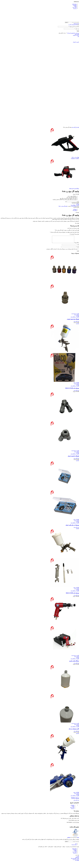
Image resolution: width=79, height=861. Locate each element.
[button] (75, 313)
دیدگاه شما (76, 242)
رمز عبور (77, 28)
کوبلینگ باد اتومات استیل (73, 456)
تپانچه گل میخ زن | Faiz (63, 206)
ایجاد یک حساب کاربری (72, 24)
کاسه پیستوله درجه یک (74, 728)
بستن (78, 856)
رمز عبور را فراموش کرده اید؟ (73, 33)
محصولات (72, 805)
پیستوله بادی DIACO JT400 (72, 593)
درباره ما (72, 808)
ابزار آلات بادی (74, 127)
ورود (78, 30)
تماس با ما (72, 807)
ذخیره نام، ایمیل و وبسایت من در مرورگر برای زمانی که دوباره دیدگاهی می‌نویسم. (62, 248)
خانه (78, 127)
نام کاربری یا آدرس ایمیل (74, 26)
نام (78, 244)
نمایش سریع (76, 314)
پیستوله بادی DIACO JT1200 (72, 388)
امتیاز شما (76, 234)
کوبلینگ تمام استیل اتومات (73, 319)
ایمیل (77, 246)
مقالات (73, 806)
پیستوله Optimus (75, 797)
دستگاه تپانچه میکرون (74, 661)
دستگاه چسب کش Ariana (74, 188)
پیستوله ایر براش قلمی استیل (72, 525)
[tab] (38, 209)
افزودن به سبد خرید (75, 202)
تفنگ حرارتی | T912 (75, 157)
